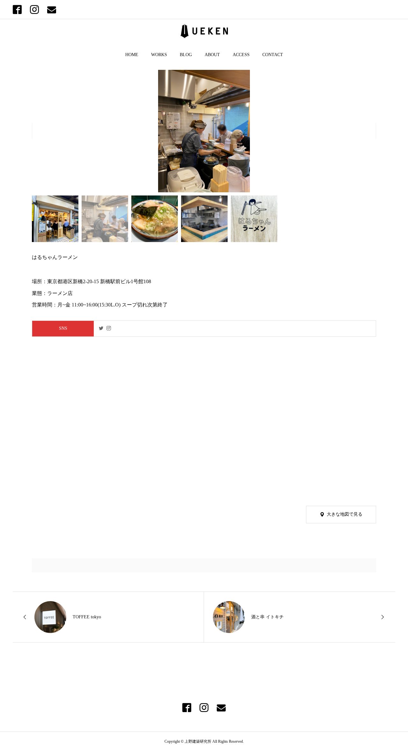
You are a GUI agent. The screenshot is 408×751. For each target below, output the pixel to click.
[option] (204, 131)
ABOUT (212, 54)
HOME (131, 54)
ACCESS (241, 54)
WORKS (159, 54)
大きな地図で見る (344, 514)
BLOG (186, 54)
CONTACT (272, 54)
